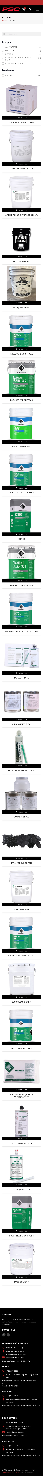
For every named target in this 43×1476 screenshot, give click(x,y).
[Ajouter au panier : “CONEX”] (38, 500)
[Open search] (30, 9)
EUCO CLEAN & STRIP (21, 1002)
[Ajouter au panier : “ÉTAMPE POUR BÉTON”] (38, 824)
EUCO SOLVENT (21, 1282)
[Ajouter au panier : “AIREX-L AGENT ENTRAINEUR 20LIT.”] (38, 176)
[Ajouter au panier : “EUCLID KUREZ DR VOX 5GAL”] (38, 917)
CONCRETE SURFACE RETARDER (21, 493)
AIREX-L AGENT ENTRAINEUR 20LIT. (21, 215)
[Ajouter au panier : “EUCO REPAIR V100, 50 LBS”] (38, 1197)
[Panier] (24, 10)
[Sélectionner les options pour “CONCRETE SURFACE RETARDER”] (38, 454)
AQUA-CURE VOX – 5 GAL (21, 354)
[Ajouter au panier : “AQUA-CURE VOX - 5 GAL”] (38, 315)
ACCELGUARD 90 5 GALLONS (21, 169)
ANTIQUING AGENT (21, 308)
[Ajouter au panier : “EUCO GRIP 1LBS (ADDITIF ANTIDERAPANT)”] (38, 1056)
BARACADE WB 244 (21, 446)
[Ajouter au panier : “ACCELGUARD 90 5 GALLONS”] (38, 130)
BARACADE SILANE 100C (21, 400)
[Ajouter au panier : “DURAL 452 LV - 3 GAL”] (38, 685)
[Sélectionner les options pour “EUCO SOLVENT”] (38, 1243)
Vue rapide (22, 118)
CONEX (21, 539)
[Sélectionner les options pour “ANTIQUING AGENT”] (38, 269)
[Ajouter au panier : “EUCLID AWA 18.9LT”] (38, 871)
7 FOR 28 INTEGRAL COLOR (21, 122)
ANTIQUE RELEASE (21, 261)
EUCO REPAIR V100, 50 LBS (21, 1236)
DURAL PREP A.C (21, 817)
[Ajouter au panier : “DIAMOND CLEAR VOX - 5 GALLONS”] (38, 593)
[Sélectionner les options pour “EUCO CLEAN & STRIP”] (38, 963)
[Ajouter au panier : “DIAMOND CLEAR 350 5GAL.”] (38, 547)
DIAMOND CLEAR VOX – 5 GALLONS (21, 632)
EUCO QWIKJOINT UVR (21, 1143)
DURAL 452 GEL (21, 678)
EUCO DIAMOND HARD (21, 1048)
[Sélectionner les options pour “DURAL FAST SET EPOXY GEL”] (38, 732)
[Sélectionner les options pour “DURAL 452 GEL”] (38, 639)
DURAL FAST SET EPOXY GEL (21, 770)
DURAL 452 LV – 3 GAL (21, 724)
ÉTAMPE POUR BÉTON (21, 863)
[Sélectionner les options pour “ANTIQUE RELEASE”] (38, 223)
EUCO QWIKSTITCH (21, 1190)
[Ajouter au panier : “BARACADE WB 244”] (38, 408)
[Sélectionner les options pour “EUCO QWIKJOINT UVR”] (38, 1105)
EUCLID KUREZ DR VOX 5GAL (21, 956)
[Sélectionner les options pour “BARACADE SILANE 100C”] (38, 361)
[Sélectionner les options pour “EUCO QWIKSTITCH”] (38, 1151)
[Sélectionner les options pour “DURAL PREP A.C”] (38, 778)
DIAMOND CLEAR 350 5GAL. (21, 585)
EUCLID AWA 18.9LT (21, 909)
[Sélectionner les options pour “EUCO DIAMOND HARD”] (38, 1010)
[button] (21, 47)
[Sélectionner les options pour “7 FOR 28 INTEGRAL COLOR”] (38, 84)
